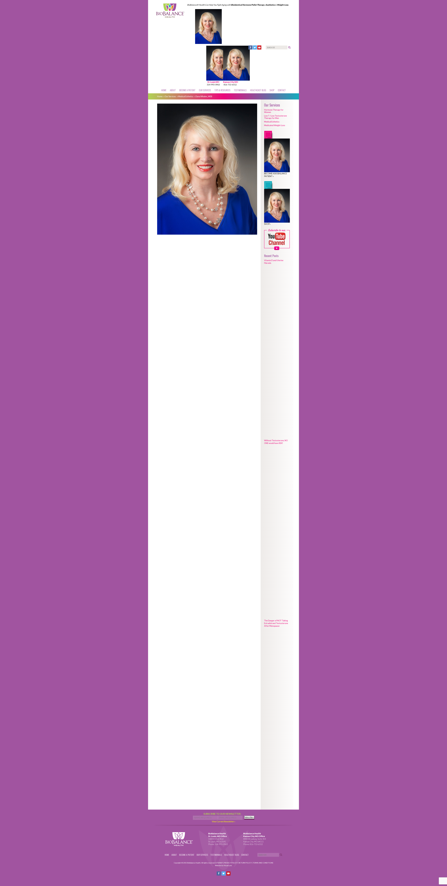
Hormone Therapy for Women (273, 111)
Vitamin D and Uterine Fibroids (273, 261)
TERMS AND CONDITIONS (263, 863)
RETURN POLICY (245, 863)
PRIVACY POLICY (231, 863)
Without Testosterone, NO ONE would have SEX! (276, 441)
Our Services (205, 90)
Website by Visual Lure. (223, 865)
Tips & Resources (222, 90)
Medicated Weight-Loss (274, 125)
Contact (282, 90)
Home (163, 90)
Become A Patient (187, 90)
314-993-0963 (213, 84)
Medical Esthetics (185, 96)
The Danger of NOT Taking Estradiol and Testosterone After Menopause (276, 623)
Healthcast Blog (258, 90)
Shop (272, 90)
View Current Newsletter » (223, 821)
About (173, 90)
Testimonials (240, 90)
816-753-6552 (230, 84)
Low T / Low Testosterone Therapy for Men (275, 117)
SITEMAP (219, 863)
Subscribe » (249, 817)
